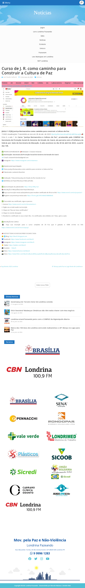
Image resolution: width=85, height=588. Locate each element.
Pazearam (42, 52)
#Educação (77, 134)
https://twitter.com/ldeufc (17, 245)
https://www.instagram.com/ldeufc (22, 242)
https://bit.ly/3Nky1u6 (31, 187)
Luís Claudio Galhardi (10, 77)
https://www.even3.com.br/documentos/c (22, 204)
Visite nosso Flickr (42, 285)
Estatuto (42, 44)
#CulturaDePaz (65, 254)
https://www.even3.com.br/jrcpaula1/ (69, 192)
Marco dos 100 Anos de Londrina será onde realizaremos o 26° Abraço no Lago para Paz (45, 329)
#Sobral (70, 134)
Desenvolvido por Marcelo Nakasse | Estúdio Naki (55, 586)
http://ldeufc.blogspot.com (18, 236)
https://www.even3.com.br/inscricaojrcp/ (15, 228)
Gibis (42, 36)
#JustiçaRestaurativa (59, 134)
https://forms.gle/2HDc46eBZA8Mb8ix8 (40, 195)
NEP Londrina (42, 61)
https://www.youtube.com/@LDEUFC (17, 86)
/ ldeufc (13, 248)
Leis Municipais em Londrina (42, 56)
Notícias (43, 40)
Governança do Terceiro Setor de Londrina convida (32, 302)
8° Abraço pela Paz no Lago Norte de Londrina (66, 266)
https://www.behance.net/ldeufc (19, 251)
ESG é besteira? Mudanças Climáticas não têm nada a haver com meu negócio (42, 310)
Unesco (42, 48)
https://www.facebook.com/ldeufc (22, 239)
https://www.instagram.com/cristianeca (24, 160)
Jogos (42, 27)
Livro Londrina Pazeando (42, 31)
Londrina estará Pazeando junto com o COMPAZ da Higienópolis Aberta (40, 319)
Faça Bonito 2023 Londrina (9, 266)
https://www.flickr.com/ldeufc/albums (20, 254)
